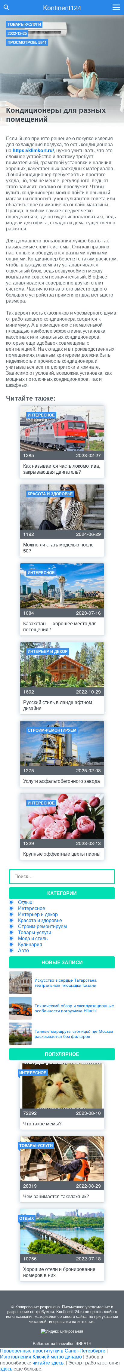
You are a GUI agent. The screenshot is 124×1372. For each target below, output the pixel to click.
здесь (6, 1368)
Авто (23, 950)
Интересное (31, 908)
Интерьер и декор (38, 914)
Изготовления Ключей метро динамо (41, 1356)
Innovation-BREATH (73, 1343)
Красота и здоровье (40, 920)
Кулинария (30, 944)
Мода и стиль (33, 938)
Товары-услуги (24, 24)
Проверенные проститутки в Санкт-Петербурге (52, 1350)
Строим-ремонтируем (42, 926)
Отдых (25, 902)
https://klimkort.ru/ (33, 150)
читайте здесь (48, 1362)
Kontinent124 (62, 7)
